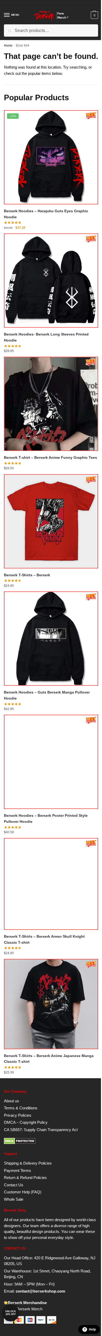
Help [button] (92, 1329)
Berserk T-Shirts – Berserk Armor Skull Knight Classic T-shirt (44, 939)
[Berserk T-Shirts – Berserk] (51, 521)
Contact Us (13, 1185)
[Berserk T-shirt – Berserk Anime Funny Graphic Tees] (51, 403)
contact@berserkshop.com (40, 1291)
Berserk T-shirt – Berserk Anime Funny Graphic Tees (50, 457)
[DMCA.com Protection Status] (20, 1143)
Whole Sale (13, 1199)
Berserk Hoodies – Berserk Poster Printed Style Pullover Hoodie (46, 818)
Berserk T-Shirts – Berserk (27, 575)
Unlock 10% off (10, 1313)
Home (8, 45)
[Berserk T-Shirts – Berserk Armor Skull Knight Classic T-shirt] (51, 884)
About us (11, 1101)
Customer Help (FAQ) (22, 1192)
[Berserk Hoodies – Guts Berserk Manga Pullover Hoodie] (51, 638)
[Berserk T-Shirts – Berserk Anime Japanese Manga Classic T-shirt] (51, 1004)
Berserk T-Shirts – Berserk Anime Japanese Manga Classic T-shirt (49, 1059)
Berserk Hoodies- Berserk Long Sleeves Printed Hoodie (46, 337)
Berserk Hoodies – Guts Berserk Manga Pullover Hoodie (47, 695)
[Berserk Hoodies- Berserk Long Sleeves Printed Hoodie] (51, 280)
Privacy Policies (17, 1115)
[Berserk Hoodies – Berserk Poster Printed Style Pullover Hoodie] (51, 761)
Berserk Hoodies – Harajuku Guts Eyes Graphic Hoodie (46, 214)
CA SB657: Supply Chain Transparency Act (41, 1129)
